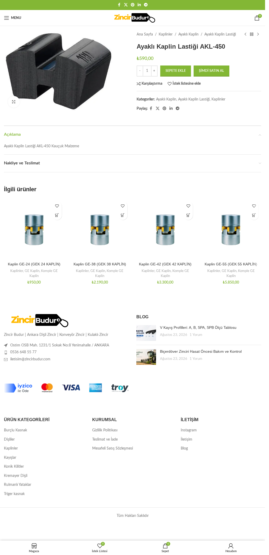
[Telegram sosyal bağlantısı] (145, 5)
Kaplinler (166, 34)
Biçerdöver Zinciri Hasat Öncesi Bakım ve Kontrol (201, 351)
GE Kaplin (32, 271)
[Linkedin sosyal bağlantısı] (139, 5)
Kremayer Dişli (15, 476)
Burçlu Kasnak (15, 430)
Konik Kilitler (14, 466)
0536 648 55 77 (23, 352)
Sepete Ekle (175, 71)
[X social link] (125, 5)
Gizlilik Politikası (104, 430)
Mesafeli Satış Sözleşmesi (112, 448)
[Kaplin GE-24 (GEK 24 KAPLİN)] (34, 229)
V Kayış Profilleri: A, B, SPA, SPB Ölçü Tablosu (198, 327)
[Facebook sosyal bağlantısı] (119, 5)
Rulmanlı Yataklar (17, 485)
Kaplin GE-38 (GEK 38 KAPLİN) (100, 264)
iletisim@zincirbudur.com (30, 359)
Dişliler (9, 439)
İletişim (186, 439)
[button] (57, 215)
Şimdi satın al (211, 71)
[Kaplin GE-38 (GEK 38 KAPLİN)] (100, 229)
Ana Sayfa (145, 34)
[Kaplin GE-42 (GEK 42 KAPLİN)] (165, 229)
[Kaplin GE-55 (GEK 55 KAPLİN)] (231, 229)
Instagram (189, 430)
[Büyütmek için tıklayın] (14, 102)
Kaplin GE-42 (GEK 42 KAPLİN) (165, 264)
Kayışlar (10, 458)
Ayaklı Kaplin (188, 34)
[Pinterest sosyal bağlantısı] (132, 5)
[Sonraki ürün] (258, 34)
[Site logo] (132, 18)
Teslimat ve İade (105, 439)
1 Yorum (196, 334)
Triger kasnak (14, 494)
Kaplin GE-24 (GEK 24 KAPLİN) (34, 264)
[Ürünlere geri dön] (252, 34)
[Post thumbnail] (146, 333)
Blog (184, 448)
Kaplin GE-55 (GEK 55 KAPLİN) (231, 264)
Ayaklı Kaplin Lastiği (220, 34)
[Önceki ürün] (245, 34)
